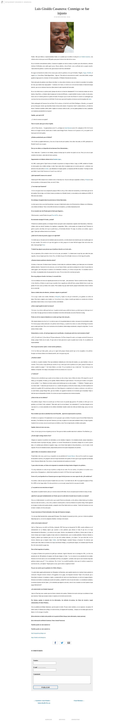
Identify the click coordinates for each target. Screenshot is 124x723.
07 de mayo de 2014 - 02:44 (62, 17)
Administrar (75, 719)
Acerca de (48, 719)
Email (68, 642)
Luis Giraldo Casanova (84, 56)
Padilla (54, 540)
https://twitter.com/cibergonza (38, 637)
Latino (89, 99)
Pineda (87, 179)
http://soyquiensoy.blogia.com (38, 633)
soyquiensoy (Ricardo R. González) (18, 2)
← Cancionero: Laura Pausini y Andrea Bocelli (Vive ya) (42, 702)
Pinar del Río (55, 215)
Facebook (55, 642)
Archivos (62, 719)
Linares (47, 168)
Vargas (84, 73)
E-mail (39, 667)
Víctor (43, 245)
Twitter (62, 642)
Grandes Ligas (57, 159)
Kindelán (89, 73)
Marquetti (57, 296)
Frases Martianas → (79, 700)
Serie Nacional (68, 128)
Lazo (36, 75)
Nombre (35, 660)
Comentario (36, 674)
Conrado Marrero (71, 456)
